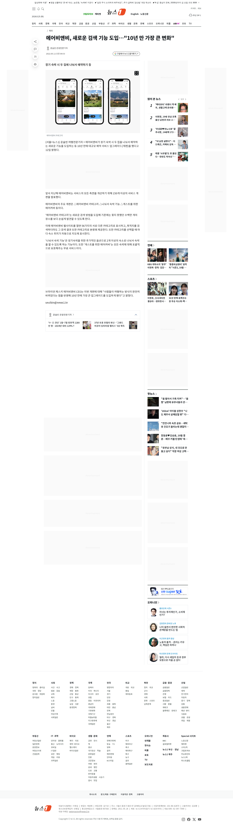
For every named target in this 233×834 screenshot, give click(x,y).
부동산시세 (36, 751)
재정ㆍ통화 (74, 691)
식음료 (183, 714)
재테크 (165, 707)
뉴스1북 (184, 757)
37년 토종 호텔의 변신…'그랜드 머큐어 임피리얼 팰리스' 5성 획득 (109, 324)
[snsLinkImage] (183, 819)
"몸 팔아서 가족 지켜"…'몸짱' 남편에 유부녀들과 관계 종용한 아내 (174, 402)
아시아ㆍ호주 (93, 694)
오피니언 (152, 602)
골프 (127, 760)
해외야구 (128, 744)
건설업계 (35, 754)
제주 (108, 727)
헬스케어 (73, 747)
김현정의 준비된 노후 (167, 623)
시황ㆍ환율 (167, 704)
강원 (108, 701)
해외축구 (128, 751)
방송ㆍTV (111, 744)
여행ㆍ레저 (92, 764)
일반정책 (35, 744)
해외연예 (110, 754)
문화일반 (91, 754)
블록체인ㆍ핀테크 (170, 711)
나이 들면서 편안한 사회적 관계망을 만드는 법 (172, 628)
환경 (52, 704)
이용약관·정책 (126, 794)
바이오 (73, 736)
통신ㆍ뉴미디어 (57, 744)
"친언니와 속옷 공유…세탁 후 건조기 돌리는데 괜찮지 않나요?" (175, 427)
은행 (164, 694)
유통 (183, 704)
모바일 (53, 747)
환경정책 (73, 707)
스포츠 (151, 279)
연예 (150, 245)
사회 (53, 682)
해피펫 (98, 14)
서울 (108, 691)
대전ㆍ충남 (111, 707)
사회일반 (54, 717)
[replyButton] (35, 49)
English (135, 14)
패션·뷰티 (185, 711)
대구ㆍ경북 (111, 717)
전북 (108, 711)
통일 (127, 691)
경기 (108, 694)
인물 (52, 711)
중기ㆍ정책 (185, 701)
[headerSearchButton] (42, 9)
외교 (127, 682)
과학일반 (54, 760)
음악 (108, 751)
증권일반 (166, 701)
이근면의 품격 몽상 (166, 638)
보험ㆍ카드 (167, 697)
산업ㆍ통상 (74, 694)
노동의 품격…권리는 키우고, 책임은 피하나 (171, 644)
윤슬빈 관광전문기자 (59, 48)
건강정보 (91, 760)
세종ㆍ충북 (111, 704)
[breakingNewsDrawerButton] (38, 9)
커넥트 (193, 8)
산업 (183, 682)
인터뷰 (109, 757)
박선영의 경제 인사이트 (168, 653)
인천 (108, 697)
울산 (108, 724)
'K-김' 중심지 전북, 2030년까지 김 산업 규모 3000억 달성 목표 (167, 2)
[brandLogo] (116, 11)
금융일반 (166, 687)
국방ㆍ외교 (129, 687)
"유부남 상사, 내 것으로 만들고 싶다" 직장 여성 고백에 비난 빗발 (174, 451)
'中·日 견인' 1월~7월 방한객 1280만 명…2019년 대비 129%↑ (64, 324)
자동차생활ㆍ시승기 (96, 777)
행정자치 (110, 687)
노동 (52, 701)
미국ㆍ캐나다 (93, 691)
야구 (127, 741)
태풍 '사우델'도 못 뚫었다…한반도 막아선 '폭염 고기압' (166, 156)
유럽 (90, 697)
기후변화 (91, 711)
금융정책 (166, 691)
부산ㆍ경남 (111, 720)
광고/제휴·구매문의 (108, 794)
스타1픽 (184, 747)
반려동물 (91, 774)
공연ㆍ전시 (92, 741)
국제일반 (91, 724)
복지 (52, 697)
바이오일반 (74, 751)
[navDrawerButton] (34, 9)
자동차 (183, 697)
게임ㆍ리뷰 (55, 757)
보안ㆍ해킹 (55, 754)
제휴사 (166, 736)
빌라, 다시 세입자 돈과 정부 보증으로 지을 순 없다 (172, 659)
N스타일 (110, 760)
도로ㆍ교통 (92, 770)
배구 (127, 754)
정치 (34, 682)
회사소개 (92, 794)
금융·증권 (167, 682)
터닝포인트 (185, 754)
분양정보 (35, 747)
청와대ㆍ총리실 (38, 687)
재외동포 (128, 694)
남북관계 (147, 704)
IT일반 (53, 751)
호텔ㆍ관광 (185, 717)
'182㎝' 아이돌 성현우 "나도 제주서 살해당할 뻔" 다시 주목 (174, 414)
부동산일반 (36, 741)
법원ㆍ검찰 (55, 691)
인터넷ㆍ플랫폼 (57, 741)
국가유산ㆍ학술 (94, 751)
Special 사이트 (188, 736)
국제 (90, 682)
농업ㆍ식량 (74, 704)
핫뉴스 (151, 394)
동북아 (90, 687)
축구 (127, 747)
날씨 (52, 707)
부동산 (35, 736)
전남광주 (110, 714)
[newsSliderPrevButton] (179, 99)
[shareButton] (35, 41)
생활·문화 (92, 736)
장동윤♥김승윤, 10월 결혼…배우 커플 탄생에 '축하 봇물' (174, 439)
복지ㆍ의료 (74, 741)
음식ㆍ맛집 (92, 780)
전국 (109, 682)
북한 (146, 682)
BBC (164, 741)
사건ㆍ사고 (55, 687)
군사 (146, 691)
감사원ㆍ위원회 (38, 694)
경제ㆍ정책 (74, 687)
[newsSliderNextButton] (185, 99)
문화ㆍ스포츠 (149, 701)
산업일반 (184, 687)
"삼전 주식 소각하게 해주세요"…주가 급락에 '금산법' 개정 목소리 (110, 2)
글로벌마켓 (167, 744)
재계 (183, 691)
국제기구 (91, 714)
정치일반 (35, 697)
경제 (72, 682)
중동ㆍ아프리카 (94, 701)
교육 (52, 694)
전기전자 (184, 694)
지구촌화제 (92, 720)
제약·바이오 (74, 744)
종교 (90, 747)
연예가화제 (111, 741)
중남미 (90, 704)
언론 (90, 757)
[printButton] (35, 64)
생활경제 (184, 707)
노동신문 (144, 14)
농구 (127, 757)
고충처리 (140, 794)
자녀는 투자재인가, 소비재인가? (172, 613)
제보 (199, 8)
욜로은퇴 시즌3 (165, 608)
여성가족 (54, 714)
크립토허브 (88, 14)
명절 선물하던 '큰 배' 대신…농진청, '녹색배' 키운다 (58, 2)
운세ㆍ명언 (92, 767)
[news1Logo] (43, 808)
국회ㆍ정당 (36, 691)
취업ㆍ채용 (185, 720)
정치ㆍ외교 (148, 687)
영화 (108, 747)
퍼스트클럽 (185, 760)
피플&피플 (92, 717)
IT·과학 (54, 736)
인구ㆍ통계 (74, 697)
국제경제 (91, 707)
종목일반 (128, 764)
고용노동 (73, 701)
